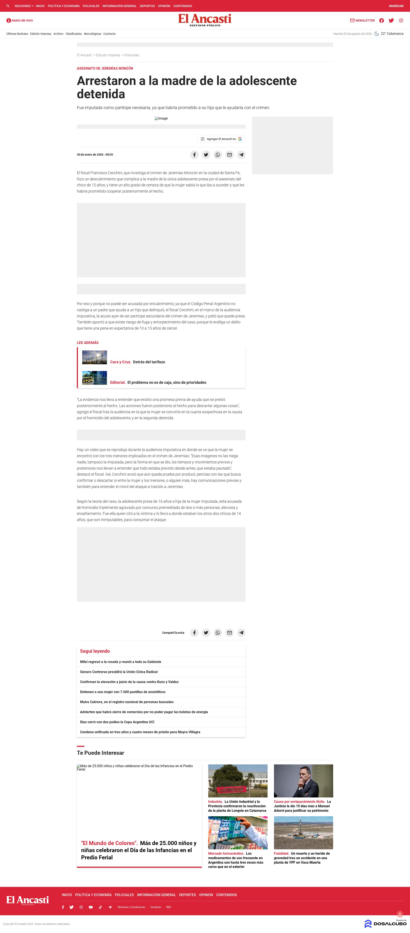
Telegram (110, 907)
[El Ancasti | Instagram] (401, 20)
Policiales (91, 6)
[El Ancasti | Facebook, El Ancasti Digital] (381, 20)
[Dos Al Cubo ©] (386, 927)
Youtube (91, 907)
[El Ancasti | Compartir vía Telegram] (241, 154)
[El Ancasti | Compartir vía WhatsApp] (218, 154)
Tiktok (100, 907)
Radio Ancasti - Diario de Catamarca (19, 20)
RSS (168, 907)
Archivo (58, 33)
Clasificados (74, 33)
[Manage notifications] (400, 914)
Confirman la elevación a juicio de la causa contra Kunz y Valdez (129, 682)
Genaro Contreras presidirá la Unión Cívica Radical (119, 672)
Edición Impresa (40, 33)
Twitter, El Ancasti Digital (71, 907)
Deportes (147, 6)
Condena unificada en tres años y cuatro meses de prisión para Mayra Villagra (140, 732)
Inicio (40, 6)
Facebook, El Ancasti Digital (63, 907)
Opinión (164, 6)
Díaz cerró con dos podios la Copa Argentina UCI (117, 722)
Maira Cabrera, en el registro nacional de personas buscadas (127, 702)
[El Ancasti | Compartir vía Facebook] (194, 154)
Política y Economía (64, 6)
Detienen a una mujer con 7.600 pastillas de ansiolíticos (122, 692)
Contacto (109, 33)
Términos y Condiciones (131, 907)
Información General (119, 6)
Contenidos (182, 6)
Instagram (81, 907)
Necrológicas (92, 33)
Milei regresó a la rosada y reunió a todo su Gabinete (120, 662)
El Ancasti (85, 55)
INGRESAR (396, 5)
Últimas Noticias (17, 33)
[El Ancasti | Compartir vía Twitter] (206, 154)
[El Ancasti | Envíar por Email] (229, 154)
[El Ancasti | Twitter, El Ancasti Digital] (391, 20)
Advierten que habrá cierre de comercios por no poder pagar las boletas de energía (144, 712)
